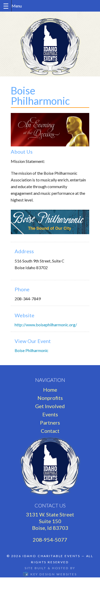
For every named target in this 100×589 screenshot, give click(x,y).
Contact (50, 431)
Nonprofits (50, 398)
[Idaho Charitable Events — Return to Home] (50, 44)
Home (50, 389)
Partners (50, 422)
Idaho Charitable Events (51, 556)
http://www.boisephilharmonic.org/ (46, 324)
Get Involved (50, 406)
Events (50, 414)
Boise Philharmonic (31, 350)
